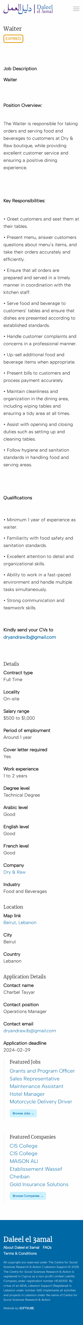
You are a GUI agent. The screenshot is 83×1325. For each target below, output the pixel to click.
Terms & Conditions (20, 1253)
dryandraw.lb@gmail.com (29, 1030)
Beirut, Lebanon (19, 922)
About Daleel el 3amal (21, 1247)
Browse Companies (26, 1196)
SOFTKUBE (26, 1308)
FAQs (47, 1247)
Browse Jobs (21, 1113)
